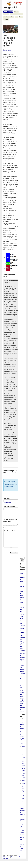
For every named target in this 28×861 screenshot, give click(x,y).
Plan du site (6, 857)
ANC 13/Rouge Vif (22, 819)
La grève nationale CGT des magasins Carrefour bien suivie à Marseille (23, 643)
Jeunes (24, 805)
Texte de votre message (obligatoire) (10, 520)
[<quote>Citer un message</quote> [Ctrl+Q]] (12, 531)
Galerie (21, 16)
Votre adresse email (9, 506)
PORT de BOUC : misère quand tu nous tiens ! (22, 682)
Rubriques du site (8, 11)
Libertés (24, 783)
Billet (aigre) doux (21, 825)
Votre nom (6, 498)
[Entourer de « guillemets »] (15, 531)
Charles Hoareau (7, 50)
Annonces (6, 14)
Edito (16, 16)
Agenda (16, 11)
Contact (21, 857)
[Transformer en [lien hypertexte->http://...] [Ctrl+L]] (10, 531)
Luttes (21, 743)
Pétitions (6, 19)
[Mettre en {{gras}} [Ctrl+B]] (5, 531)
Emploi (23, 780)
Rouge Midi (10, 7)
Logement (24, 795)
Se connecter (7, 502)
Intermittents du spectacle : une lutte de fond (23, 657)
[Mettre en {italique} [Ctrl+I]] (7, 531)
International (23, 731)
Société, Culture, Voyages (22, 832)
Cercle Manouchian (9, 16)
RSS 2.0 (5, 858)
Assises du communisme (16, 14)
